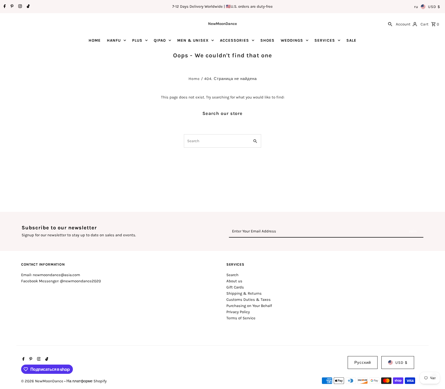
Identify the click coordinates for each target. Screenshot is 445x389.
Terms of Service (240, 318)
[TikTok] (27, 7)
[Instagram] (19, 7)
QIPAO (160, 40)
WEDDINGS (292, 40)
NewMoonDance (222, 23)
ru (416, 6)
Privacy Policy (238, 312)
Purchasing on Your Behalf (249, 305)
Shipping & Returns (244, 293)
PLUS (137, 40)
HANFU (114, 40)
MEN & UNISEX (193, 40)
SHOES (267, 40)
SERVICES (324, 40)
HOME (95, 40)
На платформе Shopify (86, 381)
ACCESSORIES (234, 40)
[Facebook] (4, 7)
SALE (351, 40)
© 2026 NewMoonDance (42, 381)
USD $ (434, 6)
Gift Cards (235, 287)
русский (362, 362)
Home (194, 78)
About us (234, 281)
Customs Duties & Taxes (248, 299)
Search (232, 275)
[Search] (390, 23)
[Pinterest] (11, 7)
